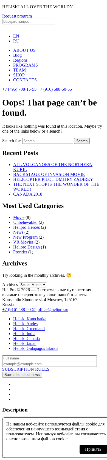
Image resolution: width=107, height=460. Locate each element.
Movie (18, 217)
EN (16, 36)
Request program (17, 16)
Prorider (20, 252)
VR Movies (23, 242)
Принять (93, 449)
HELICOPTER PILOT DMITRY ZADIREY (53, 179)
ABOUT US (24, 50)
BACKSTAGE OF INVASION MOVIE (49, 174)
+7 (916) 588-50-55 (55, 89)
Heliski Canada (26, 338)
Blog (17, 55)
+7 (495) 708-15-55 (19, 89)
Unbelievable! (25, 222)
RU (16, 41)
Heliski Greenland (29, 328)
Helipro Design (26, 247)
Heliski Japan (24, 343)
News (18, 232)
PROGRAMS (25, 65)
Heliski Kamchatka (29, 318)
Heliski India (24, 333)
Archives (10, 284)
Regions (20, 60)
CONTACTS (25, 80)
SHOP (19, 75)
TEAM (19, 70)
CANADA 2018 (27, 194)
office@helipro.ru (53, 309)
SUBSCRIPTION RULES (25, 369)
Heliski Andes (25, 323)
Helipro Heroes (26, 227)
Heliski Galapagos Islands (35, 348)
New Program (25, 237)
